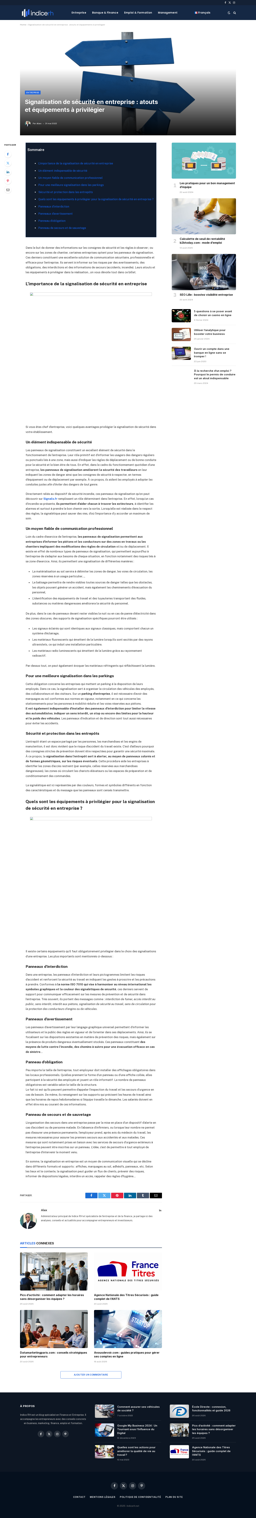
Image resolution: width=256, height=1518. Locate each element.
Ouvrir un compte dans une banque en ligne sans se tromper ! (211, 352)
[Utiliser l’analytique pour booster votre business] (181, 334)
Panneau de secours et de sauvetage (62, 228)
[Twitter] (7, 163)
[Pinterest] (7, 180)
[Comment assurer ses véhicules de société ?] (104, 1411)
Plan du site (174, 1497)
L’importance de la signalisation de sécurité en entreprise (75, 163)
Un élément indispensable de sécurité (62, 170)
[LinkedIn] (7, 171)
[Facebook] (7, 154)
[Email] (7, 189)
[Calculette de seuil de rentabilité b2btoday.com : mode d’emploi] (204, 216)
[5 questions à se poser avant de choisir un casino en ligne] (181, 315)
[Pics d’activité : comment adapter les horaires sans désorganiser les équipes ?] (54, 1271)
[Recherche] (234, 13)
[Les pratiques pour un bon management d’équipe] (204, 161)
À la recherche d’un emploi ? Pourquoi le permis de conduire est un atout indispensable (214, 374)
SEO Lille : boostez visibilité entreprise (206, 294)
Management (167, 12)
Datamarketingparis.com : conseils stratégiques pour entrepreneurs (53, 1354)
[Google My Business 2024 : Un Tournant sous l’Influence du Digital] (104, 1430)
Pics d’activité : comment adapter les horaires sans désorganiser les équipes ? (52, 1297)
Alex (39, 123)
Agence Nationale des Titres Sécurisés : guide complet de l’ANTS (126, 1297)
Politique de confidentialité (140, 1497)
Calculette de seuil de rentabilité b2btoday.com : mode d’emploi (202, 240)
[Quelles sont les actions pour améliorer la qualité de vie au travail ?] (104, 1451)
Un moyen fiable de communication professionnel (70, 178)
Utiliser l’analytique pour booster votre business (210, 331)
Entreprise (79, 12)
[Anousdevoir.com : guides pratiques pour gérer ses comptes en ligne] (128, 1329)
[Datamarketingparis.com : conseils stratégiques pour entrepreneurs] (54, 1329)
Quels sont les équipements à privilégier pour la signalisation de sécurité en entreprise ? (96, 199)
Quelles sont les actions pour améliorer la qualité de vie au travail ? (136, 1451)
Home (23, 24)
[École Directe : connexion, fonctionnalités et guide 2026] (179, 1411)
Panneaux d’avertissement (55, 213)
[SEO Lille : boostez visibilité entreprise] (204, 272)
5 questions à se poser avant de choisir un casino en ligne (213, 313)
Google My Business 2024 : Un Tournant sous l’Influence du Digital (137, 1429)
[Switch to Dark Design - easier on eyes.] (229, 12)
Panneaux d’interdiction (53, 206)
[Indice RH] (37, 12)
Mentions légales (103, 1497)
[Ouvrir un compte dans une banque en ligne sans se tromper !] (181, 353)
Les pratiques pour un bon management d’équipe (207, 185)
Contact (79, 1497)
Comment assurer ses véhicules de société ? (138, 1408)
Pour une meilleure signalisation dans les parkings (71, 185)
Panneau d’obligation (51, 220)
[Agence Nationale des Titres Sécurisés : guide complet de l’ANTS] (128, 1271)
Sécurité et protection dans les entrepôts (65, 192)
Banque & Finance (105, 12)
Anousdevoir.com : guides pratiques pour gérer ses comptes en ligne (127, 1354)
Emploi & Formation (138, 12)
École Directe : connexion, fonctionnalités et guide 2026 (211, 1408)
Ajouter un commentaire (91, 1374)
